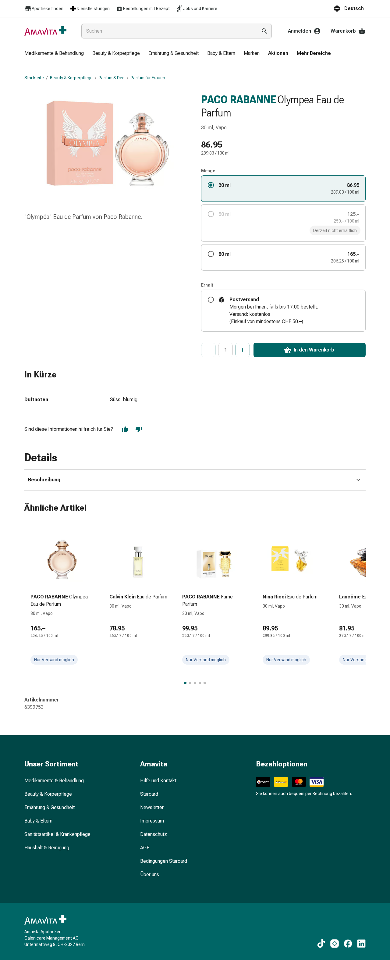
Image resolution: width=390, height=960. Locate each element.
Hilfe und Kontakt (158, 780)
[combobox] (168, 31)
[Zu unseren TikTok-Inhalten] (321, 943)
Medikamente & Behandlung (54, 780)
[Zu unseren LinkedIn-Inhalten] (361, 943)
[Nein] (139, 429)
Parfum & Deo (112, 77)
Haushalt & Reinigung (46, 848)
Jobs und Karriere (200, 8)
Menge (208, 171)
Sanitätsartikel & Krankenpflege (57, 834)
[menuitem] (54, 53)
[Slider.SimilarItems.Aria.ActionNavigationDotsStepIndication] (185, 683)
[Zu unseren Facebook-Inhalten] (348, 943)
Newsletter (152, 807)
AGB (145, 848)
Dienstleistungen (93, 8)
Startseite (34, 77)
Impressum (152, 821)
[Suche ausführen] (264, 31)
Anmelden (299, 31)
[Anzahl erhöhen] (242, 350)
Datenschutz (153, 834)
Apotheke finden (47, 8)
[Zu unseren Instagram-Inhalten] (334, 943)
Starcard (149, 794)
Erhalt (207, 285)
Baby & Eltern (38, 821)
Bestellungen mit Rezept (146, 8)
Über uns (149, 874)
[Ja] (125, 429)
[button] (349, 8)
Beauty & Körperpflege (71, 77)
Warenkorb (343, 31)
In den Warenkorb (314, 350)
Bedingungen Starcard (163, 861)
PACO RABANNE (238, 99)
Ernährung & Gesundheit (49, 807)
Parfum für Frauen (148, 77)
